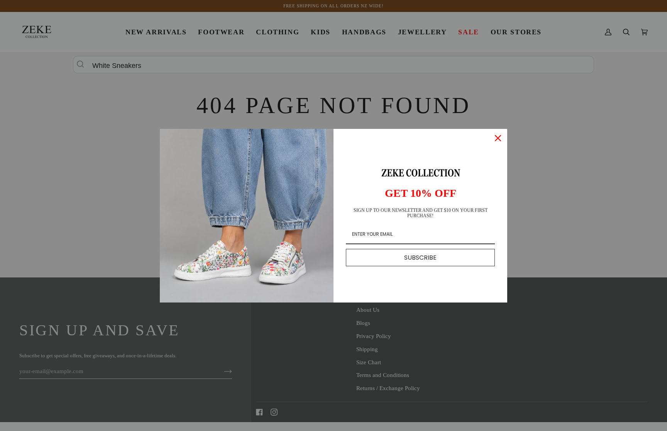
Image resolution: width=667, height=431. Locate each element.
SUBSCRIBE (420, 257)
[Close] (498, 138)
